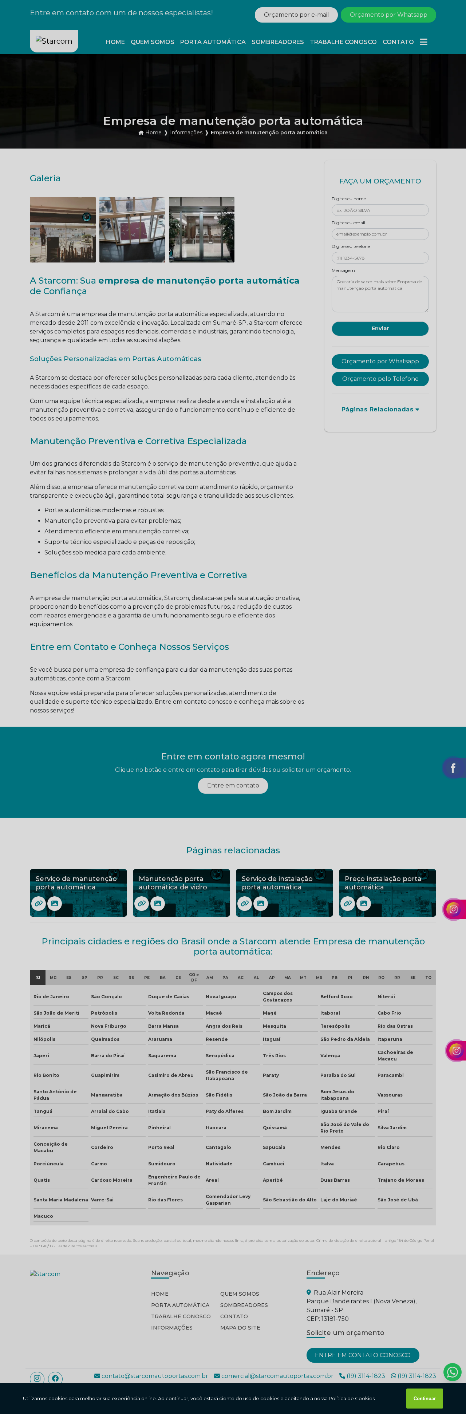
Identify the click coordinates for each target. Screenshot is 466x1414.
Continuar (425, 1398)
